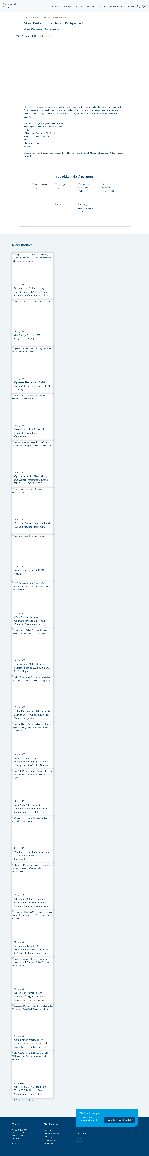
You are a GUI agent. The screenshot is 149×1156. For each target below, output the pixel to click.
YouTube (79, 1141)
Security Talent (49, 1143)
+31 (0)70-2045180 (20, 1144)
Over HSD (47, 1130)
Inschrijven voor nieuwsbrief (120, 1120)
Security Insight (49, 1140)
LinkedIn (79, 1139)
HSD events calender (51, 1133)
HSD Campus (49, 1137)
